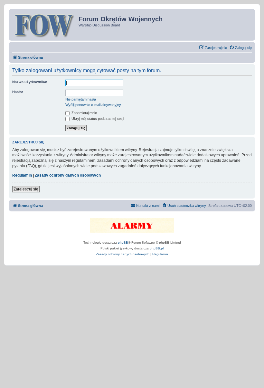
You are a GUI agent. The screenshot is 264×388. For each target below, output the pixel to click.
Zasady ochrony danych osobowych (68, 175)
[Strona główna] (45, 25)
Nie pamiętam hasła (80, 99)
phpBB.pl (157, 248)
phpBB (123, 242)
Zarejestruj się (26, 189)
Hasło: (17, 92)
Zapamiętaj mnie (84, 113)
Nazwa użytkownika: (29, 82)
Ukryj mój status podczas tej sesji (97, 119)
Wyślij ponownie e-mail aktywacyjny (93, 105)
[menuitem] (240, 48)
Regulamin (22, 175)
